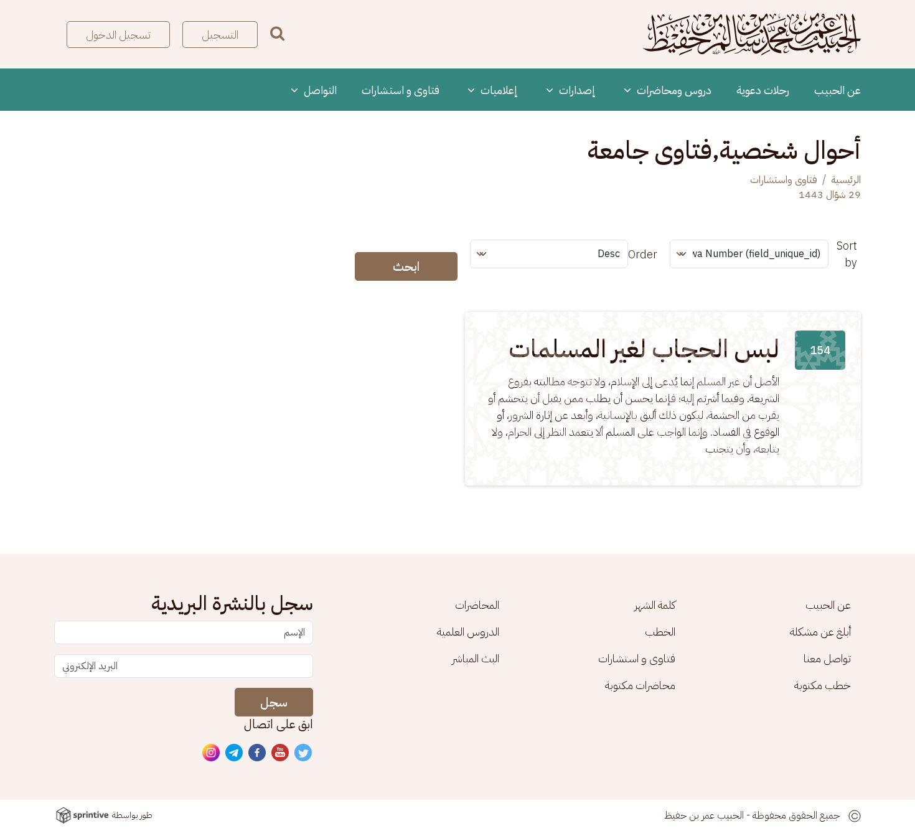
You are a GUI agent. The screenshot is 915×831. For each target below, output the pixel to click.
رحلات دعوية (762, 90)
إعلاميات (498, 90)
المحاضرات (477, 604)
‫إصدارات (576, 90)
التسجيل (220, 34)
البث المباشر (475, 658)
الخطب (660, 631)
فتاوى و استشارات (400, 90)
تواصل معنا (827, 658)
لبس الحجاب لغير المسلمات (644, 349)
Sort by (847, 254)
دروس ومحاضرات (672, 90)
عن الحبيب (837, 90)
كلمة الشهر (654, 604)
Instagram (211, 753)
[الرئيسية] (752, 34)
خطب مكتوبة (822, 685)
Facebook (257, 753)
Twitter (303, 753)
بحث (277, 33)
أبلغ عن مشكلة (820, 631)
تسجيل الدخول (118, 34)
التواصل (319, 90)
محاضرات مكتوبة (640, 685)
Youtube (280, 753)
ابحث (406, 266)
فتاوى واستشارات (783, 179)
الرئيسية (846, 179)
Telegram (234, 753)
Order (642, 254)
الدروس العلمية (468, 631)
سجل (274, 702)
